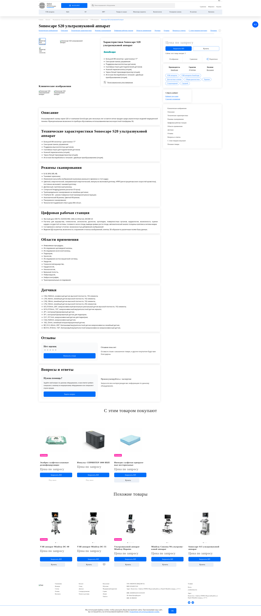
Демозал (81, 589)
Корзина (218, 5)
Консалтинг (106, 583)
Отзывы (57, 591)
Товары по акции (121, 12)
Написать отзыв (69, 356)
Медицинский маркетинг (110, 589)
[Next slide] (219, 30)
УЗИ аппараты (49, 12)
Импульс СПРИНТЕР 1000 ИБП (93, 462)
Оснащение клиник (175, 12)
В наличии (193, 12)
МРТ (103, 12)
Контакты (211, 12)
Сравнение (203, 5)
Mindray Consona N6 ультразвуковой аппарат (167, 548)
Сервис (105, 591)
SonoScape (174, 70)
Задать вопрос (69, 394)
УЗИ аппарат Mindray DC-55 (91, 547)
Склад (80, 586)
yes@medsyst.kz (192, 589)
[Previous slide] (40, 96)
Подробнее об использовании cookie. (144, 612)
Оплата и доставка (84, 594)
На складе (210, 70)
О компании (58, 583)
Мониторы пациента (139, 12)
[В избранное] (71, 422)
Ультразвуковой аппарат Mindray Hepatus (127, 548)
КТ (86, 12)
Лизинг (105, 594)
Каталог (81, 583)
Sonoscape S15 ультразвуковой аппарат (203, 548)
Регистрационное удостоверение (120, 82)
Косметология (157, 12)
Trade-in (105, 596)
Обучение (105, 586)
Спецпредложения (84, 591)
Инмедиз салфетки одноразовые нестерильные (129, 463)
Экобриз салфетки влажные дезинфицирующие (54, 463)
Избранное (211, 5)
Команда (57, 586)
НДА (67, 12)
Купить (206, 49)
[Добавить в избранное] (108, 422)
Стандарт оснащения (172, 99)
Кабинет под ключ (171, 96)
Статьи (57, 589)
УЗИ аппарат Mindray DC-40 (54, 547)
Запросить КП (178, 49)
